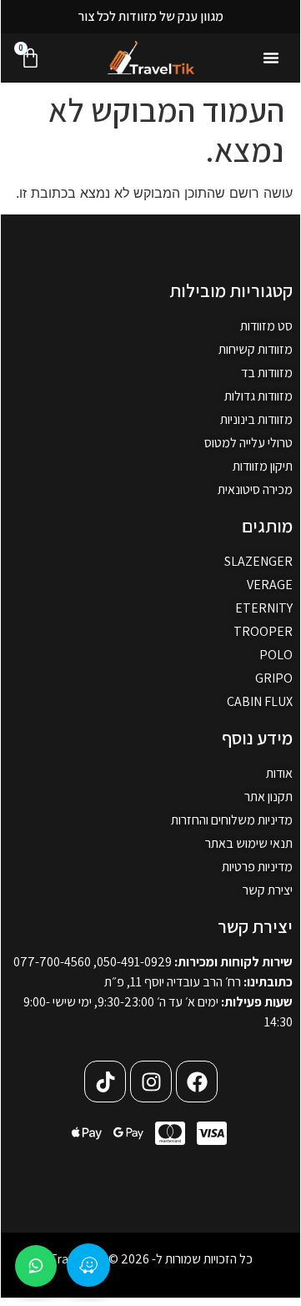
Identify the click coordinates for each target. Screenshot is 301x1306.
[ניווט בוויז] (88, 1265)
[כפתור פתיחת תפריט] (271, 57)
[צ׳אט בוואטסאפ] (36, 1266)
